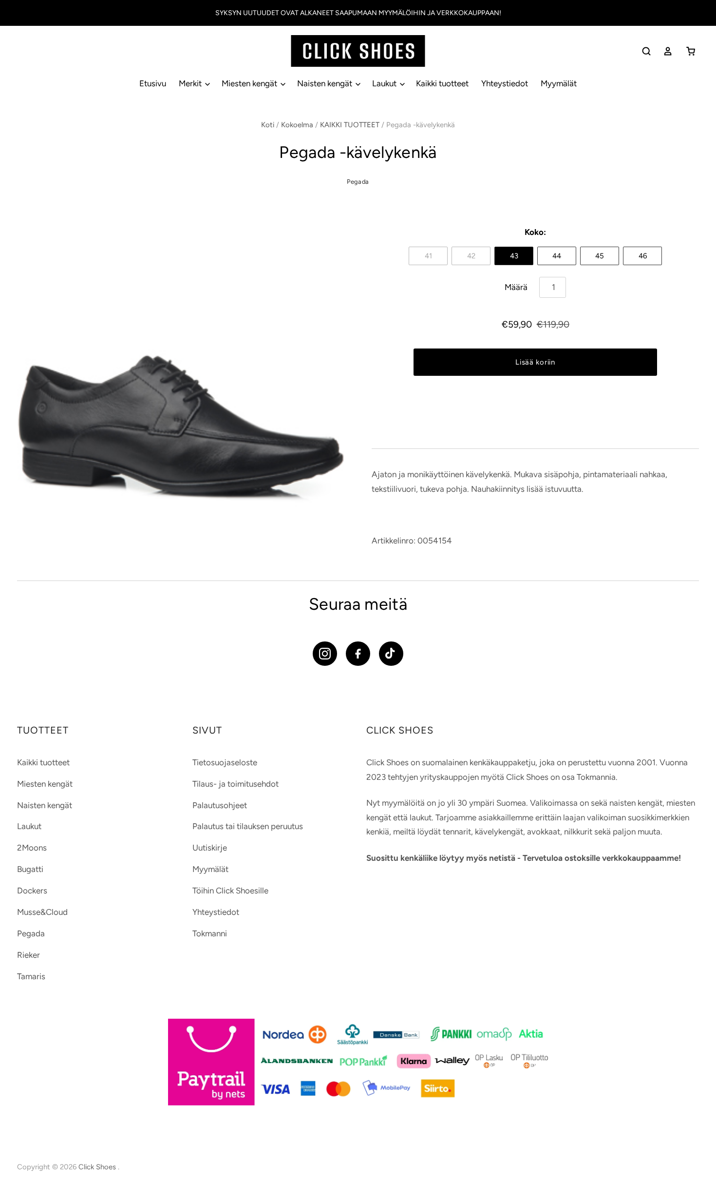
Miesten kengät (250, 83)
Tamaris (31, 976)
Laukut (385, 83)
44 (556, 256)
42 (471, 256)
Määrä (516, 287)
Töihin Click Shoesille (230, 890)
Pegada (358, 181)
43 (514, 256)
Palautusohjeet (219, 805)
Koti (267, 124)
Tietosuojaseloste (224, 762)
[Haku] (646, 51)
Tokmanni (209, 933)
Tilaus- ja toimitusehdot (235, 784)
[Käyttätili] (667, 51)
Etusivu (152, 83)
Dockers (32, 890)
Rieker (28, 955)
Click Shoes (98, 1166)
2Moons (32, 847)
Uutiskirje (209, 847)
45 (599, 256)
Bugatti (30, 869)
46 (643, 256)
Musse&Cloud (42, 912)
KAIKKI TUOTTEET (349, 124)
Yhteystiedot (504, 83)
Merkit (191, 83)
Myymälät (559, 83)
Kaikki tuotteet (442, 83)
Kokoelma (297, 124)
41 (428, 256)
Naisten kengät (325, 83)
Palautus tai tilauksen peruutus (247, 826)
